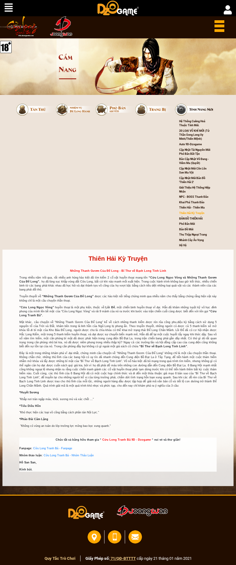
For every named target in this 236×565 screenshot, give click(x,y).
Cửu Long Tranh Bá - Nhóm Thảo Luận (69, 455)
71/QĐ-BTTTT (123, 558)
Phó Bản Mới (187, 223)
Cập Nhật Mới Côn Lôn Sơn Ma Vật (193, 170)
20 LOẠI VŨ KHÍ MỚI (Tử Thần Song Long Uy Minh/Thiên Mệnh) (194, 134)
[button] (36, 109)
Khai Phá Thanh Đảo (191, 202)
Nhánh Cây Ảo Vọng (191, 240)
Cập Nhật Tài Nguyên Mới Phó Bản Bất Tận (195, 151)
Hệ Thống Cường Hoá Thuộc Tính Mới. (192, 123)
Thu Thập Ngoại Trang (193, 234)
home (19, 26)
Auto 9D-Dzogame (190, 144)
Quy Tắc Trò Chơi (60, 558)
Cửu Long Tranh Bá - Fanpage (52, 448)
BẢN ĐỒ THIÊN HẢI (191, 218)
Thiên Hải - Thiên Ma (192, 207)
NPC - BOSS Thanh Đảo (193, 196)
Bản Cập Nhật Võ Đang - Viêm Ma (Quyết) (194, 161)
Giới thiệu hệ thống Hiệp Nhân (195, 189)
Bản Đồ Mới (186, 229)
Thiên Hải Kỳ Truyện (191, 213)
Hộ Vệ (183, 245)
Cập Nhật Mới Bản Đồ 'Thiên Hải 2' (192, 180)
